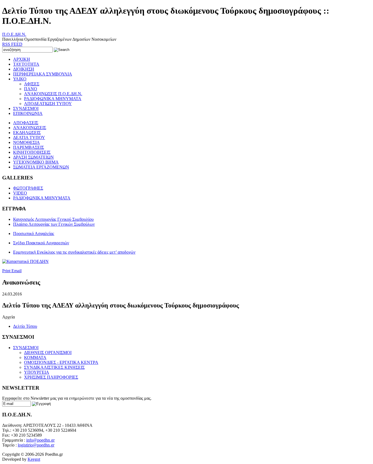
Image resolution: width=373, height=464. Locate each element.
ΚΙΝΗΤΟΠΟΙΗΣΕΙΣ (32, 152)
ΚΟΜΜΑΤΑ (35, 357)
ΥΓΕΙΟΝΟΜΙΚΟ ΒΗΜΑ (36, 162)
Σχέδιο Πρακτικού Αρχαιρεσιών (41, 242)
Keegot (34, 459)
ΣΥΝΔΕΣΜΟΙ (26, 108)
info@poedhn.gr (40, 440)
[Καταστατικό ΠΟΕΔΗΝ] (25, 261)
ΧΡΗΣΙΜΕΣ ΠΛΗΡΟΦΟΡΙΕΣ (51, 377)
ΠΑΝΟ (30, 88)
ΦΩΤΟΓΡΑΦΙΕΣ (28, 188)
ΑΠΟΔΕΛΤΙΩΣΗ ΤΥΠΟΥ (48, 103)
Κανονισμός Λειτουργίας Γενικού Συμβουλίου (53, 219)
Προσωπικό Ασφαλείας (33, 233)
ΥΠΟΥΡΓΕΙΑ (36, 372)
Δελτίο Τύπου (25, 326)
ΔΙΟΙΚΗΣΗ (23, 69)
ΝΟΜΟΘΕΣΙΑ (26, 142)
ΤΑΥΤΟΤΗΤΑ (26, 64)
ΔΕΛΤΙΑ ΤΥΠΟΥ (29, 137)
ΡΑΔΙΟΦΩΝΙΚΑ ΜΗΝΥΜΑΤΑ (52, 98)
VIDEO (20, 193)
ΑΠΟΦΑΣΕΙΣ (25, 122)
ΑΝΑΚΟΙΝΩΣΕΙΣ (29, 127)
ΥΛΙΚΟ (19, 79)
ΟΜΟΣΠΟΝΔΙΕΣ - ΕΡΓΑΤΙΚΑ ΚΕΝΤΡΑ (61, 362)
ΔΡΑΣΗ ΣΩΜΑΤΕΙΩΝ (33, 157)
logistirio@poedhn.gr (36, 445)
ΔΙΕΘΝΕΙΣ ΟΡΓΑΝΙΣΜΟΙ (48, 352)
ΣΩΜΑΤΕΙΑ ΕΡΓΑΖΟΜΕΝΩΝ (41, 167)
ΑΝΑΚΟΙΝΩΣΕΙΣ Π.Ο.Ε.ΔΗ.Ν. (53, 93)
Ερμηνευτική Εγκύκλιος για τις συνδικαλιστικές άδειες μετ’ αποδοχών (74, 252)
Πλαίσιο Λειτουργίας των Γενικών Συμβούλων (54, 224)
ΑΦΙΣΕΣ (31, 84)
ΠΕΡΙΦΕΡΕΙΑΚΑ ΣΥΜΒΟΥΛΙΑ (42, 74)
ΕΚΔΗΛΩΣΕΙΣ (27, 132)
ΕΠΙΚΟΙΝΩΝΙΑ (28, 113)
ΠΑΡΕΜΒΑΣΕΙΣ (28, 147)
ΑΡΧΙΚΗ (21, 59)
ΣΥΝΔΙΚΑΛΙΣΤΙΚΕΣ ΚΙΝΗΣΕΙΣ (54, 367)
